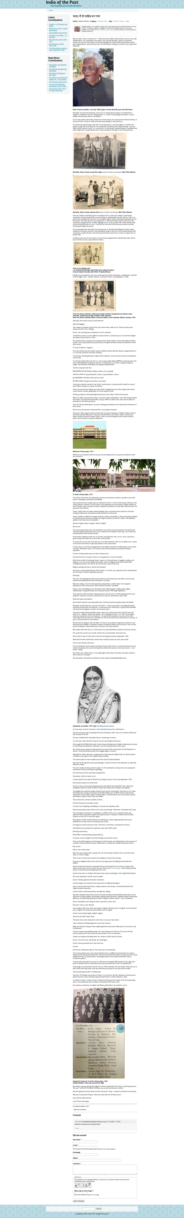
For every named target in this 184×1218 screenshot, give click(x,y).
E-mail (75, 1145)
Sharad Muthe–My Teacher (58, 33)
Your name (77, 1139)
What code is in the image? (84, 1191)
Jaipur (127, 21)
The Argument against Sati (58, 82)
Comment (77, 1164)
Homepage (76, 1152)
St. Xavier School (118, 21)
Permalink (78, 1122)
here (104, 115)
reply (77, 1128)
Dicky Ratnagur (115, 868)
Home (51, 10)
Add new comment (80, 1109)
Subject (75, 1158)
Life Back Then (102, 21)
